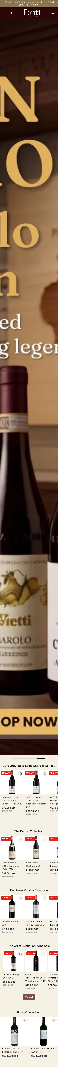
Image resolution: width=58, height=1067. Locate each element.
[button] (5, 13)
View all (29, 997)
